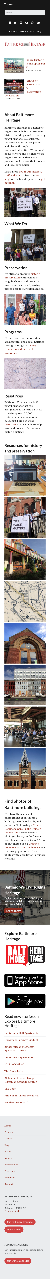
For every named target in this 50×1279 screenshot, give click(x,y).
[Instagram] (32, 22)
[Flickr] (20, 22)
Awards (8, 1158)
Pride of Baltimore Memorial (21, 1095)
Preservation (11, 1164)
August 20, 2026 (33, 70)
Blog (6, 1145)
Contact (8, 1132)
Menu (9, 4)
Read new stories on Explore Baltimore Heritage (21, 1021)
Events (8, 1138)
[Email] (38, 22)
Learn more (13, 911)
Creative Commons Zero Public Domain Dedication (23, 829)
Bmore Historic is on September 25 (35, 63)
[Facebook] (10, 22)
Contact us (10, 1211)
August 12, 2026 (12, 99)
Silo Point (10, 1088)
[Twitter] (15, 22)
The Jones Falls (13, 1071)
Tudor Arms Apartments (18, 1057)
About (7, 1125)
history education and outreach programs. (20, 349)
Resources (10, 1177)
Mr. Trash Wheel (14, 1064)
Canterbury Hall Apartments (21, 1033)
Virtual (8, 1151)
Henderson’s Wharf (15, 1102)
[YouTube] (26, 22)
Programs (9, 1171)
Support (8, 1184)
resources (10, 424)
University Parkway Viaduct (21, 1039)
